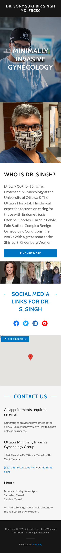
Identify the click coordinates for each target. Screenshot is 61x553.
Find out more (30, 253)
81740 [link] (31, 467)
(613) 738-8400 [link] (13, 467)
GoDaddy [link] (37, 544)
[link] (30, 8)
